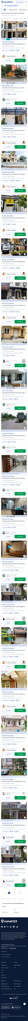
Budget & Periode (13, 9)
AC (2, 909)
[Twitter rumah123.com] (5, 927)
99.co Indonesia (17, 983)
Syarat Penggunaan (5, 986)
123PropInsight (4, 977)
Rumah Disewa (8, 898)
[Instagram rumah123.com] (8, 927)
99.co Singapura (17, 986)
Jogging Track (16, 912)
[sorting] (7, 9)
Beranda (2, 898)
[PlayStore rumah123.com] (16, 1007)
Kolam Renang (4, 912)
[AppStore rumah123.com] (5, 1007)
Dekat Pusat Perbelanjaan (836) (19, 18)
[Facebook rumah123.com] (2, 927)
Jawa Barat (14, 898)
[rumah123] (14, 921)
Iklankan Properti (17, 965)
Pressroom (3, 975)
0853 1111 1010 (13, 948)
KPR (15, 967)
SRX (15, 988)
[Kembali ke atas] (24, 1004)
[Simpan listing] (25, 23)
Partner (2, 970)
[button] (13, 5)
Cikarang (19, 898)
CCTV (15, 909)
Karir (2, 972)
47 (19, 893)
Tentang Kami (4, 965)
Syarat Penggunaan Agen (6, 988)
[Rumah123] (7, 2)
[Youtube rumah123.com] (10, 927)
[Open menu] (26, 2)
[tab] (14, 906)
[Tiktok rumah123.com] (17, 927)
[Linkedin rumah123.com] (14, 927)
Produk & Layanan (4, 967)
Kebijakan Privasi (4, 983)
